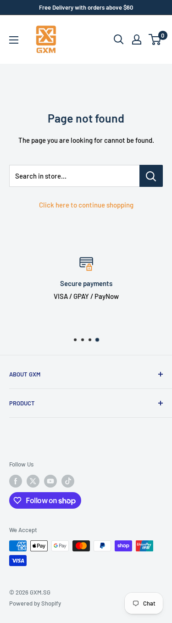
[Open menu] (13, 40)
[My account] (136, 39)
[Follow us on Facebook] (15, 481)
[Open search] (119, 39)
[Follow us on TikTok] (67, 481)
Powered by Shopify (35, 603)
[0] (155, 39)
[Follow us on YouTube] (50, 481)
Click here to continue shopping (86, 205)
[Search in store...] (151, 176)
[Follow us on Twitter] (33, 481)
